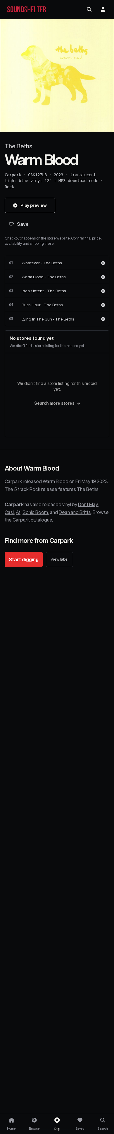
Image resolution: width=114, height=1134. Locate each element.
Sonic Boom (35, 512)
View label (59, 559)
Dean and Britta (75, 512)
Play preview (33, 205)
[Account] (102, 9)
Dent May (88, 504)
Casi (9, 512)
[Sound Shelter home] (27, 9)
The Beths (18, 146)
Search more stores (54, 403)
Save (23, 224)
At (18, 512)
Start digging (24, 559)
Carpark (13, 174)
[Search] (89, 9)
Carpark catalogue (32, 519)
